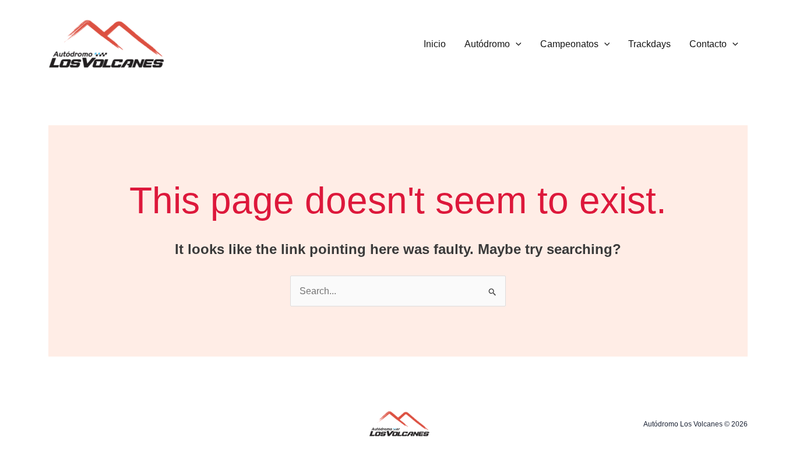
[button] (516, 44)
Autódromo (487, 44)
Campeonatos (569, 44)
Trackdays (649, 44)
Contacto (708, 44)
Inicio (435, 44)
